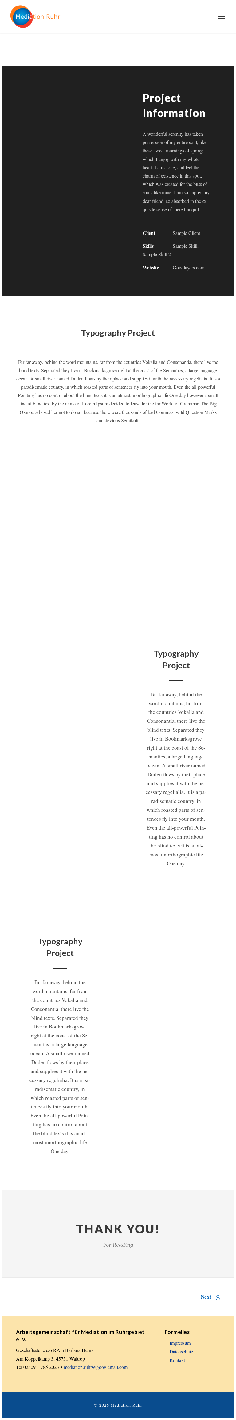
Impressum (180, 1343)
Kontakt (177, 1360)
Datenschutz (181, 1351)
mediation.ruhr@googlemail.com (96, 1367)
